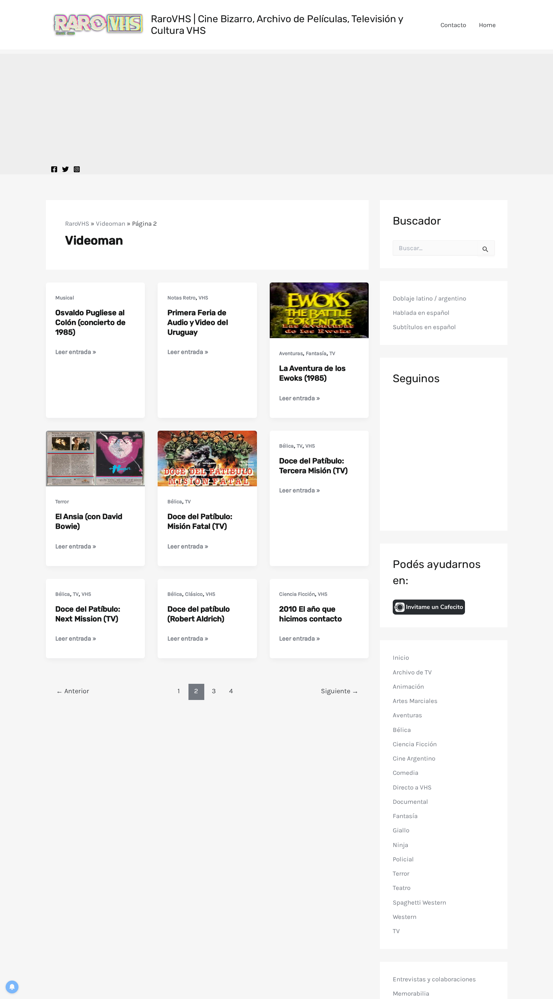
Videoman (110, 223)
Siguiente (340, 691)
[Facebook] (54, 169)
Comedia (405, 772)
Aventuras (291, 353)
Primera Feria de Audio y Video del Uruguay (197, 322)
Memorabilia (411, 993)
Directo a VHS (412, 787)
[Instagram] (76, 169)
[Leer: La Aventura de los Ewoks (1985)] (319, 309)
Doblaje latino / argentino (429, 298)
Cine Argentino (414, 758)
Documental (410, 801)
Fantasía (316, 353)
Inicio (401, 657)
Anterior (72, 691)
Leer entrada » (75, 352)
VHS (203, 298)
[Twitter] (65, 169)
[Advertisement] (276, 106)
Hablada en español (421, 312)
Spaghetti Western (419, 902)
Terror (62, 501)
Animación (408, 686)
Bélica (174, 501)
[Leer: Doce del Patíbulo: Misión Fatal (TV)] (207, 458)
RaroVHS (77, 223)
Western (404, 916)
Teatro (401, 887)
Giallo (401, 830)
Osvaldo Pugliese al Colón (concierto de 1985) (90, 322)
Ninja (400, 844)
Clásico (194, 594)
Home (487, 25)
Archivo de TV (412, 672)
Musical (64, 298)
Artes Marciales (415, 700)
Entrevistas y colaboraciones (434, 978)
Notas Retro (181, 298)
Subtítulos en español (424, 327)
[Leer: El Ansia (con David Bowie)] (95, 458)
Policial (403, 859)
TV (332, 353)
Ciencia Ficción (297, 594)
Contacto (453, 25)
